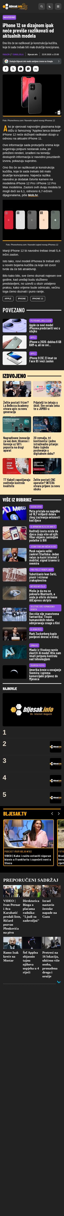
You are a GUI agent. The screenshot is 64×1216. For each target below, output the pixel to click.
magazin (6, 54)
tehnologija (17, 54)
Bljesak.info (33, 54)
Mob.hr (33, 195)
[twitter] (13, 69)
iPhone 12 (37, 298)
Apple (8, 298)
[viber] (28, 69)
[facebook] (6, 69)
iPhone (22, 298)
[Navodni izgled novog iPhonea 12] (32, 220)
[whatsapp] (21, 69)
